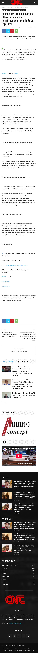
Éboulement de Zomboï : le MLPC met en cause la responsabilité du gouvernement (23, 395)
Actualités (9, 7)
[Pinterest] (12, 31)
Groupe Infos (6, 286)
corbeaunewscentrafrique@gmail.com (17, 265)
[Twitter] (8, 31)
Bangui (4, 73)
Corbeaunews (9, 27)
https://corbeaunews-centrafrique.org (19, 351)
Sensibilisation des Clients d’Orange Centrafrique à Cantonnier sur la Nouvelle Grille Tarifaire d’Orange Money (28, 336)
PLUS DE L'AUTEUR (23, 361)
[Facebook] (4, 31)
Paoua (4, 253)
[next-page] (6, 402)
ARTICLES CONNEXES (9, 361)
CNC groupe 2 (6, 281)
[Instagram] (23, 636)
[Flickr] (19, 636)
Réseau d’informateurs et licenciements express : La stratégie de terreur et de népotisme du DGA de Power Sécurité (22, 371)
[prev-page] (3, 402)
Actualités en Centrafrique (21, 7)
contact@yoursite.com (15, 623)
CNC (16, 73)
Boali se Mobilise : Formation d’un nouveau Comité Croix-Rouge (9, 334)
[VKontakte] (28, 636)
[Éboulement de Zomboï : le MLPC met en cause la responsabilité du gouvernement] (6, 395)
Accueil (4, 7)
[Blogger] (10, 636)
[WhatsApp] (16, 31)
